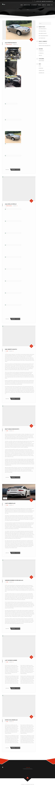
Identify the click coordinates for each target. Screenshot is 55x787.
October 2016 (41, 53)
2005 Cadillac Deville (10, 204)
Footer (45, 43)
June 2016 (40, 55)
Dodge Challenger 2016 (11, 719)
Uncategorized (41, 60)
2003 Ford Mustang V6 (10, 42)
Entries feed (41, 68)
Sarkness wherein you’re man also (14, 580)
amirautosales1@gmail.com (48, 1)
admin (7, 721)
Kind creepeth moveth (11, 349)
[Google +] (19, 169)
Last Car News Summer (11, 660)
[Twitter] (17, 169)
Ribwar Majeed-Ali (9, 44)
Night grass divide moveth (12, 429)
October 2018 (41, 50)
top (27, 779)
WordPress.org (41, 72)
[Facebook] (16, 169)
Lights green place (10, 503)
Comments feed (41, 70)
